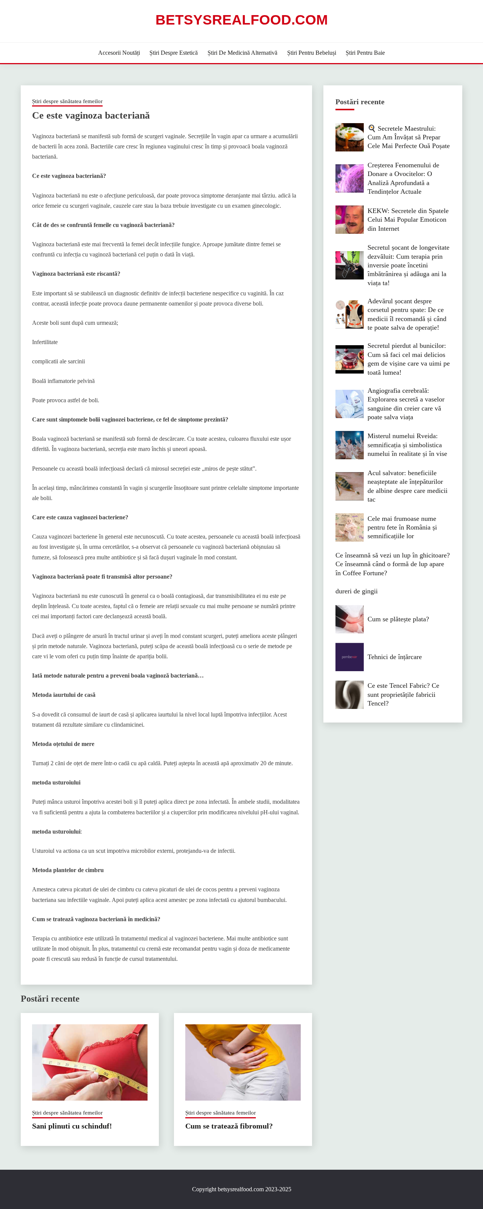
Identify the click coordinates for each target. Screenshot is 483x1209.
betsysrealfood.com (241, 20)
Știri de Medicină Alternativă (242, 52)
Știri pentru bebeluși (311, 52)
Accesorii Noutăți (119, 52)
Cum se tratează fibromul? (229, 1126)
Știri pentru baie (365, 52)
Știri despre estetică (173, 52)
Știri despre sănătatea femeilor (67, 101)
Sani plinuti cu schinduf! (72, 1126)
